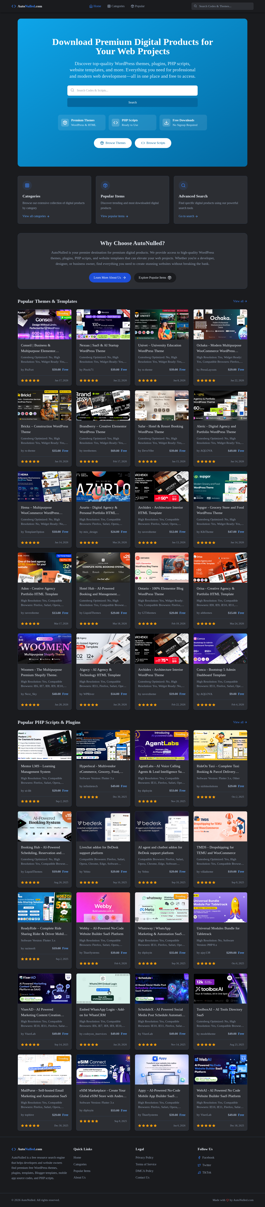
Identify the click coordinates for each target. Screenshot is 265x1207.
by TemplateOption (32, 531)
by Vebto (85, 871)
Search (132, 102)
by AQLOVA (204, 450)
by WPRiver (87, 694)
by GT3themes (147, 612)
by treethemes (88, 450)
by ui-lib (26, 790)
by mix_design (89, 531)
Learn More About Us (107, 277)
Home (77, 1157)
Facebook (208, 1157)
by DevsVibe (146, 450)
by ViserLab (28, 1033)
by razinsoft (28, 948)
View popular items (113, 216)
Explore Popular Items (152, 277)
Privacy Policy (144, 1157)
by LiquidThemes (90, 612)
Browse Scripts (155, 143)
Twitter (206, 1165)
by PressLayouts (207, 369)
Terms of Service (146, 1164)
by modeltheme (206, 1033)
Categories (80, 1164)
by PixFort (27, 369)
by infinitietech (89, 786)
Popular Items (82, 1171)
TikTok (206, 1172)
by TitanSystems (89, 952)
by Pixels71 (87, 369)
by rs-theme (145, 369)
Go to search (186, 216)
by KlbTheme (205, 531)
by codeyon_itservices (93, 1033)
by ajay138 (203, 952)
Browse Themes (116, 143)
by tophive (27, 1114)
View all (238, 301)
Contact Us (142, 1177)
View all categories (34, 216)
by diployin (145, 790)
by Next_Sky (29, 694)
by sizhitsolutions (207, 786)
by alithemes (204, 612)
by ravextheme (147, 531)
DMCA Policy (144, 1171)
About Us (80, 1177)
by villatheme (205, 871)
